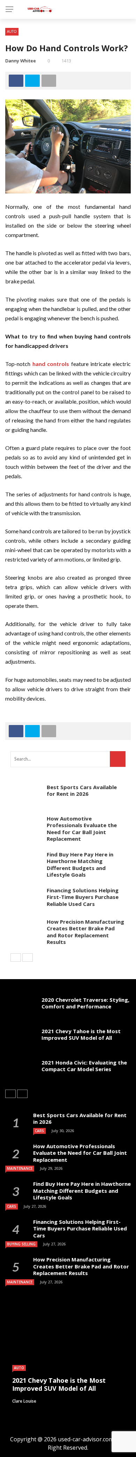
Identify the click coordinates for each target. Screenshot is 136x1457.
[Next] (27, 957)
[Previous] (15, 957)
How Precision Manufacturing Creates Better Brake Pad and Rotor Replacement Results (85, 932)
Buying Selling (21, 1244)
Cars (39, 1130)
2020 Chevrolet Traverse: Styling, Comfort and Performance (85, 1003)
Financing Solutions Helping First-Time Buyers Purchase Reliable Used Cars (83, 897)
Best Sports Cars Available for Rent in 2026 (82, 791)
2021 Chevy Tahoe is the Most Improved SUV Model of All (81, 1035)
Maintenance (19, 1168)
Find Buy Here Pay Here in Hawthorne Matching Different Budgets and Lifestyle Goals (80, 864)
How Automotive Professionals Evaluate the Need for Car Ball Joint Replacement (82, 828)
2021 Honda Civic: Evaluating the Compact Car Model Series (84, 1066)
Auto (12, 31)
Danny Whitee (20, 61)
